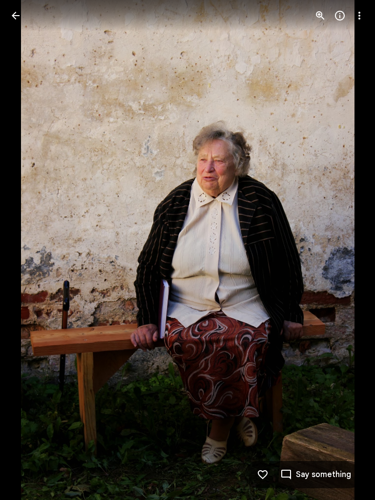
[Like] (263, 474)
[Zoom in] (320, 15)
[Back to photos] (15, 15)
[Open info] (340, 15)
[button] (27, 250)
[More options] (359, 15)
